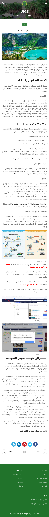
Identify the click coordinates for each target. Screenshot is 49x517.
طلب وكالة (43, 474)
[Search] (3, 3)
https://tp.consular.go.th (23, 173)
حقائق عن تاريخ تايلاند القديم (29, 430)
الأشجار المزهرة (18, 474)
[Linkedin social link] (19, 444)
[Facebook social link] (35, 444)
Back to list (24, 451)
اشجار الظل (19, 478)
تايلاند (24, 16)
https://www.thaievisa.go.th (23, 158)
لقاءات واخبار (42, 482)
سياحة (19, 16)
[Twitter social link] (30, 444)
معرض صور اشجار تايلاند (39, 499)
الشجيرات (20, 482)
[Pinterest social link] (24, 444)
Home (30, 16)
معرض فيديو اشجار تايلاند (38, 503)
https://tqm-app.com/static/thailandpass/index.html (28, 203)
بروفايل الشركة (42, 478)
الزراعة (21, 486)
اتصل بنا (44, 486)
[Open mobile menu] (46, 3)
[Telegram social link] (13, 444)
